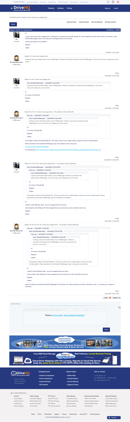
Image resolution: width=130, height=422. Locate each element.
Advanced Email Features (92, 401)
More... (70, 197)
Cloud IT (16, 396)
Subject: (13, 30)
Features (51, 8)
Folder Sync (43, 2)
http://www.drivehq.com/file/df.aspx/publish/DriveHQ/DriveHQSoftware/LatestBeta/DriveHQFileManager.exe (69, 149)
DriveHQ (55, 417)
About (33, 414)
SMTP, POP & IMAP (90, 398)
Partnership (47, 414)
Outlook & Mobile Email (91, 403)
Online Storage (34, 396)
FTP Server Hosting (53, 401)
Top (119, 307)
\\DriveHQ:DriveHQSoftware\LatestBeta (37, 146)
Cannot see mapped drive (39, 17)
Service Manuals (97, 22)
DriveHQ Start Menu (19, 2)
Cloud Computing (18, 406)
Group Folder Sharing (111, 398)
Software (60, 8)
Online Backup (71, 396)
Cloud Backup (18, 403)
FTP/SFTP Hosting (63, 2)
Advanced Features (111, 396)
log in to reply (57, 315)
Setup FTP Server (53, 398)
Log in (116, 8)
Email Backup (88, 406)
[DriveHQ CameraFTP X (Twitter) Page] (113, 2)
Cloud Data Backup (72, 398)
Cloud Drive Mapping (32, 2)
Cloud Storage (18, 398)
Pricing (69, 8)
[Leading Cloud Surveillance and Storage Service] (65, 342)
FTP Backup (51, 403)
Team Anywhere (84, 2)
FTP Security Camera (54, 406)
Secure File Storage (35, 403)
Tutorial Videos (84, 22)
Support (56, 414)
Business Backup (71, 406)
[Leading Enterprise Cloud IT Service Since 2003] (65, 358)
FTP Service (51, 396)
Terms (39, 414)
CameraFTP (83, 414)
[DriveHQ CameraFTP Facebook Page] (108, 2)
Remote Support (110, 22)
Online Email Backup (72, 401)
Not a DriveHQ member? (74, 315)
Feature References (20, 393)
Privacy (64, 414)
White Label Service (110, 406)
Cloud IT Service (19, 379)
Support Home (72, 22)
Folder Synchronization (111, 401)
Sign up (107, 8)
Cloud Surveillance (20, 381)
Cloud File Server (18, 401)
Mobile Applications (110, 403)
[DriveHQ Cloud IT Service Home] (20, 8)
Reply (13, 24)
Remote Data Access (36, 401)
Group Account (74, 2)
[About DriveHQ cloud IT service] (20, 374)
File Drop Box (52, 2)
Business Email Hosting (92, 396)
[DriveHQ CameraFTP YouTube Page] (118, 2)
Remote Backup (71, 403)
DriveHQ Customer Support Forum (20, 17)
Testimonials (73, 414)
